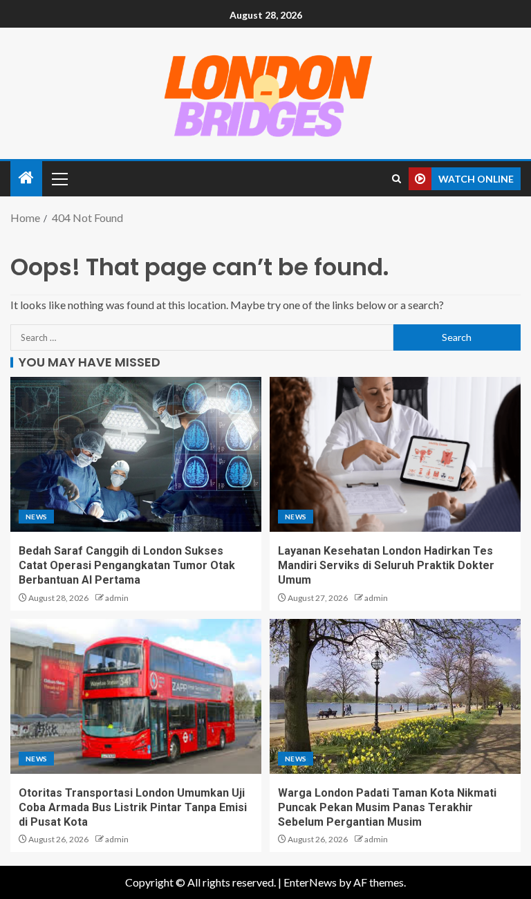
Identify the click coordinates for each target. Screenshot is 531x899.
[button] (59, 178)
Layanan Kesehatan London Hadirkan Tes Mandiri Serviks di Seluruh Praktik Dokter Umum (386, 565)
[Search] (396, 178)
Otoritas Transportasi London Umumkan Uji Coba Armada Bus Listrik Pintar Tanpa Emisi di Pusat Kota (133, 807)
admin (117, 598)
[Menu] (59, 178)
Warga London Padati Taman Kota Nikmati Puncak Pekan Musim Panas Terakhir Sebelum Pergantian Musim (387, 807)
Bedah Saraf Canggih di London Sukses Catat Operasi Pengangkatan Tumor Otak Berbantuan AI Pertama (127, 565)
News (36, 516)
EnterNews (310, 882)
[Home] (26, 178)
